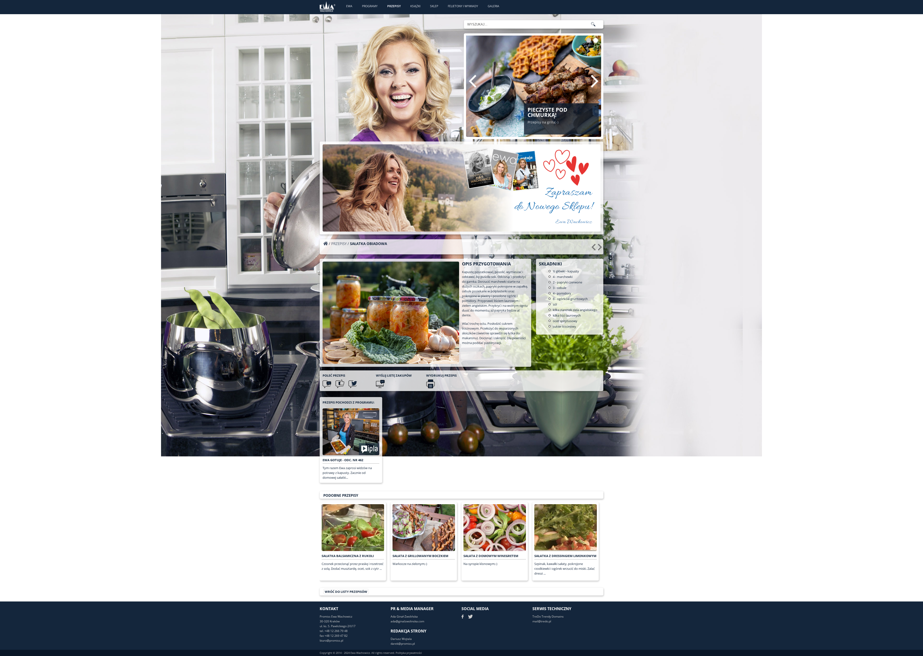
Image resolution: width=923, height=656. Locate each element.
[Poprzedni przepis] (594, 249)
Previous (472, 81)
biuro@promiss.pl (331, 640)
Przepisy (394, 6)
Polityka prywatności (409, 653)
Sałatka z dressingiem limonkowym (565, 556)
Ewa (349, 6)
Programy (370, 6)
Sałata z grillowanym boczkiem (420, 556)
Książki (415, 6)
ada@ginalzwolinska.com (407, 621)
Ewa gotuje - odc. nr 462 (343, 460)
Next (595, 81)
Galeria (493, 6)
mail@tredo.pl (541, 621)
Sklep (434, 6)
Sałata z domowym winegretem (490, 556)
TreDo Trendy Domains (548, 616)
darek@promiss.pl (403, 644)
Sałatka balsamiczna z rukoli (348, 556)
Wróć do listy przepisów (346, 591)
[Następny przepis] (600, 249)
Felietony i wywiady (463, 6)
